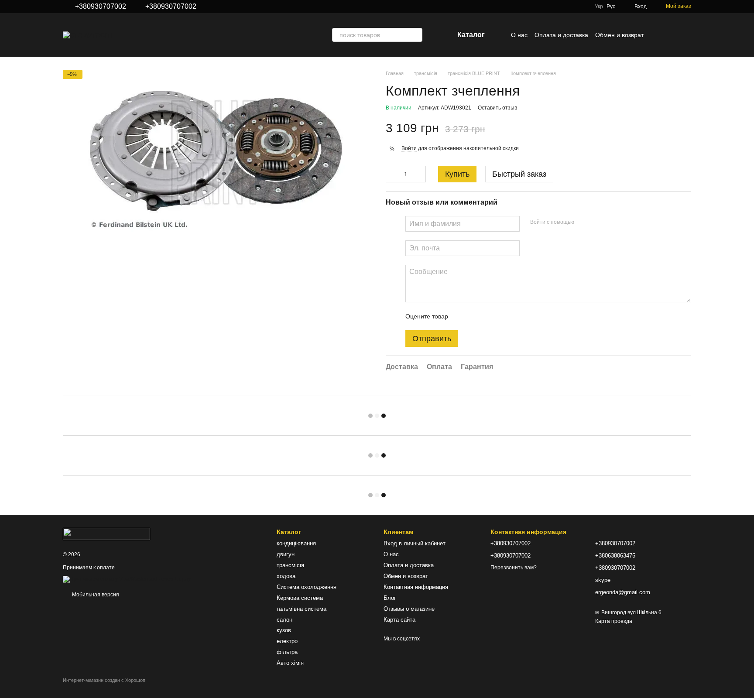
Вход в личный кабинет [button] (415, 543)
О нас (519, 34)
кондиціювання (296, 543)
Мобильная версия (95, 595)
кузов (284, 630)
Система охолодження (306, 587)
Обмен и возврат (619, 34)
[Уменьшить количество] (392, 174)
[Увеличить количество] (419, 174)
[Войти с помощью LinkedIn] (612, 222)
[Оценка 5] (518, 316)
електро (287, 641)
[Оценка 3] (490, 316)
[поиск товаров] (415, 35)
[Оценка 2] (476, 316)
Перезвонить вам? (513, 568)
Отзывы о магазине (409, 609)
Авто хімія (290, 663)
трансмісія (290, 565)
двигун (286, 554)
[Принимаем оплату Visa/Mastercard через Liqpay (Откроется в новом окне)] (127, 579)
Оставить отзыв (497, 108)
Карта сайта (399, 619)
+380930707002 (100, 6)
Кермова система (300, 598)
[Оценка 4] (504, 316)
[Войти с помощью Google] (598, 222)
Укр (599, 6)
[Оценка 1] (463, 316)
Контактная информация (416, 587)
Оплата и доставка (561, 34)
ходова (286, 576)
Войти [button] (409, 148)
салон (284, 619)
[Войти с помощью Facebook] (584, 222)
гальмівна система (301, 609)
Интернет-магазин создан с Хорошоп (104, 680)
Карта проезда (613, 621)
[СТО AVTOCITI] (106, 533)
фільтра (287, 652)
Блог (390, 598)
